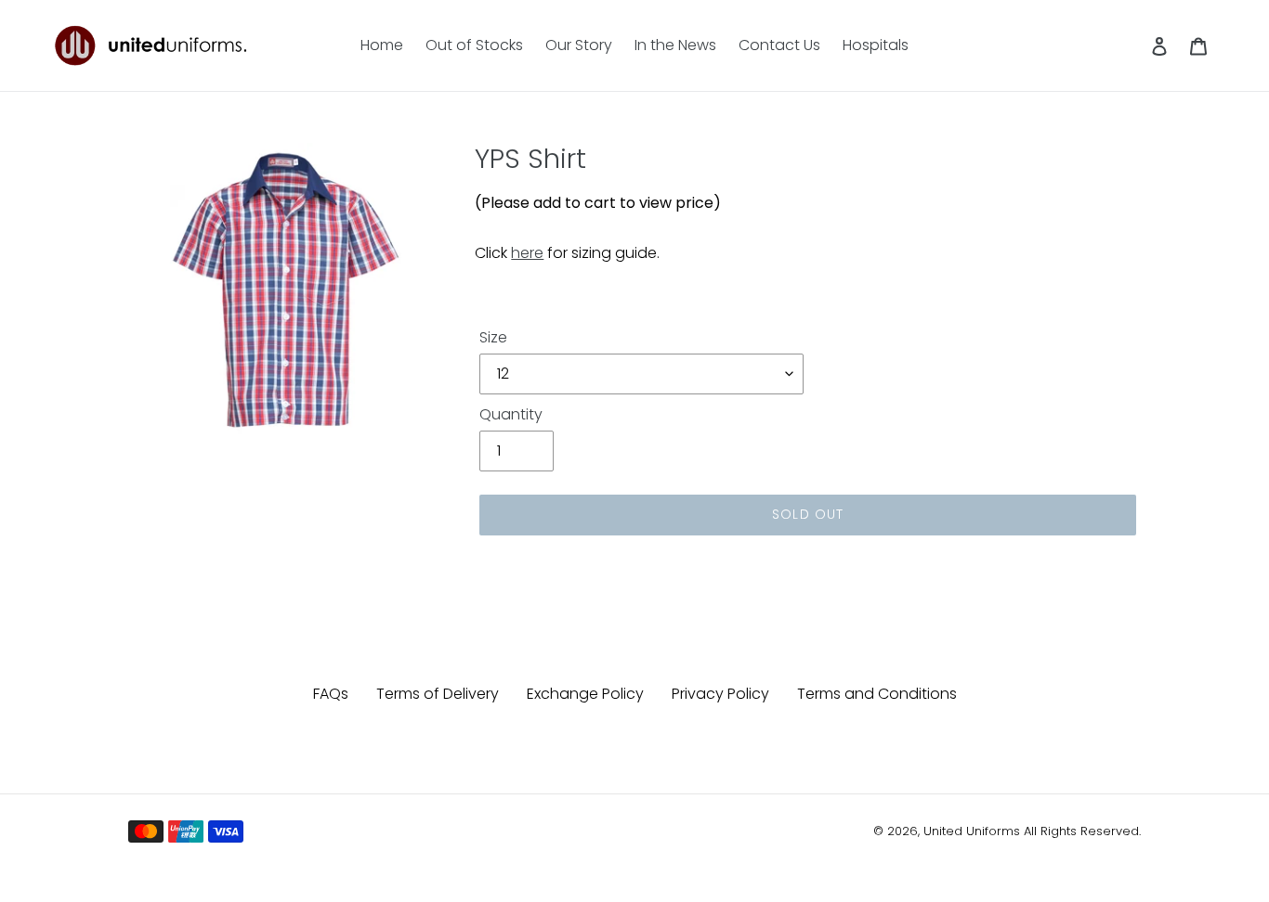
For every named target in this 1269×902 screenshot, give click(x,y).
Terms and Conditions (877, 693)
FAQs (330, 693)
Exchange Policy (585, 693)
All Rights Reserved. (1082, 831)
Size (493, 337)
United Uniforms (971, 831)
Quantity (511, 414)
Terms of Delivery (437, 693)
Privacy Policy (720, 693)
